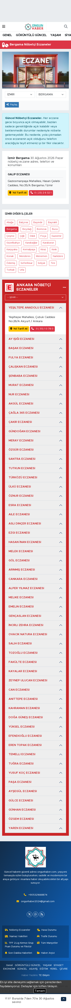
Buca (55, 229)
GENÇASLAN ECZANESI (25, 616)
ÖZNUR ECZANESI (21, 495)
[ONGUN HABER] (34, 26)
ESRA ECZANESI (20, 505)
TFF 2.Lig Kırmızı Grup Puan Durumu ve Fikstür (19, 945)
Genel (9, 965)
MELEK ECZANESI (21, 551)
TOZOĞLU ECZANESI (23, 652)
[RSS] (41, 914)
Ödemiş (10, 263)
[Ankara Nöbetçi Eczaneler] (64, 287)
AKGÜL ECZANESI (21, 403)
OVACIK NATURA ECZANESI (28, 634)
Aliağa (9, 222)
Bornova (41, 229)
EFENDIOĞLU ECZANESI (25, 735)
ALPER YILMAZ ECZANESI (26, 588)
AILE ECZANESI (19, 514)
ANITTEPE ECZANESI (23, 699)
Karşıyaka (11, 249)
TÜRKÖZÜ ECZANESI (23, 477)
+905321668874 (37, 895)
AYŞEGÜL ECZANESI (23, 791)
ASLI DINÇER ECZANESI (25, 523)
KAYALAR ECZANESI (23, 671)
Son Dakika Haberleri (20, 953)
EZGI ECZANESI (19, 532)
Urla (22, 270)
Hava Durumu (48, 930)
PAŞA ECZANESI (20, 782)
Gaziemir (56, 236)
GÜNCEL (22, 969)
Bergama (11, 229)
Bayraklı (52, 222)
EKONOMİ (9, 969)
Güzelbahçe (13, 243)
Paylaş (13, 104)
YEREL (53, 969)
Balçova (23, 222)
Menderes (25, 256)
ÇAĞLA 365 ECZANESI (24, 412)
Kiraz (43, 249)
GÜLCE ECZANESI (21, 800)
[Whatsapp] (35, 914)
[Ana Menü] (3, 26)
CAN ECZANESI (19, 689)
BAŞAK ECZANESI (21, 348)
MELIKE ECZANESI (21, 597)
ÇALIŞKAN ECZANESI (23, 366)
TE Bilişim (44, 975)
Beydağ (26, 229)
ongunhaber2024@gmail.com (37, 901)
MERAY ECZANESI (21, 440)
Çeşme (10, 236)
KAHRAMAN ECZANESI (24, 708)
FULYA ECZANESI (21, 357)
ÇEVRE (64, 969)
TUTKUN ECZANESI (22, 468)
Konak (10, 256)
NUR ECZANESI (19, 394)
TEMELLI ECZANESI (22, 754)
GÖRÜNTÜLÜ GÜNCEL (31, 35)
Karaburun (48, 243)
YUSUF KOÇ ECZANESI (24, 772)
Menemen (41, 256)
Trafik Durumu (49, 936)
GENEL (7, 35)
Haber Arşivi (48, 953)
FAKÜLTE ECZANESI (23, 662)
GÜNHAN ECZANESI (22, 809)
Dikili (32, 236)
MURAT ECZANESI (21, 385)
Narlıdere (58, 256)
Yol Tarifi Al (20, 192)
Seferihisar (27, 263)
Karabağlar (31, 243)
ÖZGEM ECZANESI (21, 818)
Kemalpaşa (29, 249)
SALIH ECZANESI (20, 643)
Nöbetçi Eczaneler (19, 930)
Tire (53, 263)
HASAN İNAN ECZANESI (25, 542)
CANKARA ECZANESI (23, 579)
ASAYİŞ (33, 969)
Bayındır (37, 222)
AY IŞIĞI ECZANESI (21, 339)
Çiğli (22, 236)
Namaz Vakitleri (18, 936)
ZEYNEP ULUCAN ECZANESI (28, 680)
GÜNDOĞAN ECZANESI (24, 431)
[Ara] (66, 27)
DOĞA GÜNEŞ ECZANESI (26, 717)
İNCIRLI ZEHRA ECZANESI (26, 625)
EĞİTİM (44, 969)
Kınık (54, 249)
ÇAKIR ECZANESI (20, 422)
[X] (29, 914)
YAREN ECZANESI (21, 828)
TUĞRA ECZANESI (21, 763)
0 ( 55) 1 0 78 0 (44, 329)
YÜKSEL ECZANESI (22, 726)
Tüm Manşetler (49, 943)
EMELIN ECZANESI (21, 606)
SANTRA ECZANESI (22, 458)
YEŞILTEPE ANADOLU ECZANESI (31, 307)
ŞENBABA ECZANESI (23, 375)
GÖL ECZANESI (19, 560)
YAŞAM (55, 35)
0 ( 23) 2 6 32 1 (42, 192)
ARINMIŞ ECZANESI (22, 569)
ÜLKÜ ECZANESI (20, 486)
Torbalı (10, 270)
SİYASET (59, 965)
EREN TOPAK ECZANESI (25, 745)
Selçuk (41, 263)
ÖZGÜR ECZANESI (21, 449)
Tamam (40, 990)
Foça (43, 236)
